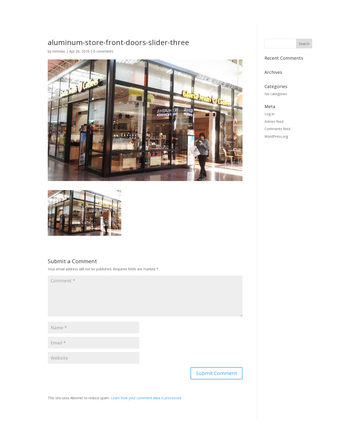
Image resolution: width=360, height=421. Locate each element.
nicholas (58, 51)
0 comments (103, 51)
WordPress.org (276, 136)
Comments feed (277, 128)
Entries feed (273, 121)
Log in (269, 114)
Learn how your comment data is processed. (146, 398)
